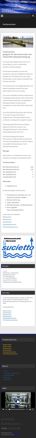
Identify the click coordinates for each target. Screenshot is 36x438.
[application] (18, 401)
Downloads (7, 379)
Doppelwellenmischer (9, 224)
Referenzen (7, 377)
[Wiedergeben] (3, 409)
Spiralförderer (7, 222)
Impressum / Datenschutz (12, 373)
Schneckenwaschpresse (10, 227)
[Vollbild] (33, 409)
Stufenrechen (7, 313)
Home (5, 371)
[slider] (17, 409)
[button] (18, 401)
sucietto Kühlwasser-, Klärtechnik (17, 10)
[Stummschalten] (30, 409)
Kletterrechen (7, 219)
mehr (4, 303)
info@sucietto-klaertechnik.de (12, 282)
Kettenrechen (7, 217)
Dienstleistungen (9, 375)
